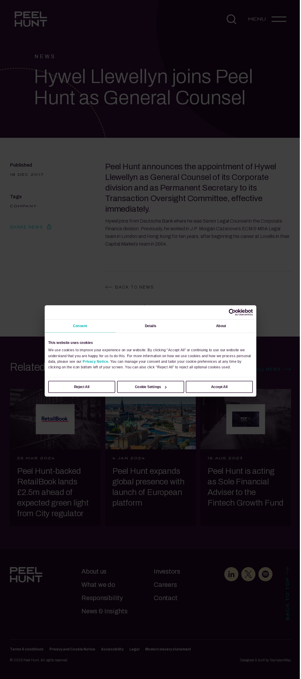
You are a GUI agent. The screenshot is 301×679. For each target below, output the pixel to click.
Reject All (82, 387)
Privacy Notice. (96, 361)
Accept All (219, 387)
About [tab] (221, 326)
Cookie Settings (148, 387)
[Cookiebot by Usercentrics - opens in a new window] (232, 312)
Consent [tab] (80, 326)
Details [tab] (150, 326)
